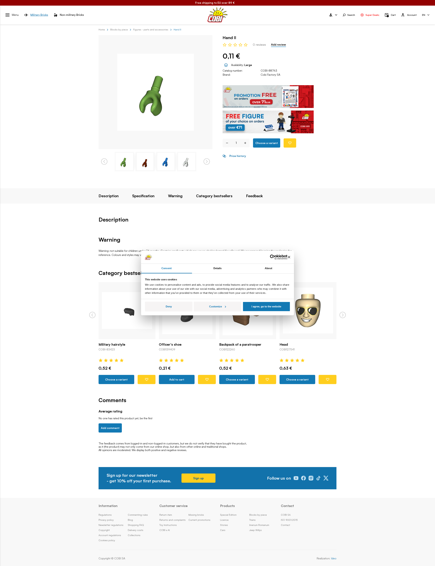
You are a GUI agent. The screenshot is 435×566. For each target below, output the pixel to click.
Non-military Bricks (72, 14)
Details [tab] (217, 268)
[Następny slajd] (343, 315)
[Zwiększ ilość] (246, 143)
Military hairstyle (112, 344)
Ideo (333, 558)
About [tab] (268, 268)
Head (284, 344)
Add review (278, 44)
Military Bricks (39, 14)
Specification (143, 196)
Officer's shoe (170, 344)
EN (423, 14)
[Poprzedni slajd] (92, 315)
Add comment (110, 428)
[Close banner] (289, 257)
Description (109, 196)
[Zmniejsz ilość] (226, 143)
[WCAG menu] (333, 15)
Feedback (254, 196)
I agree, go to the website (266, 306)
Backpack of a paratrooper (240, 344)
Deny (169, 306)
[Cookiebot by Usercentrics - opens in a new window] (272, 257)
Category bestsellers (214, 196)
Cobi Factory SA (270, 74)
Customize (215, 306)
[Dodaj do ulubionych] (290, 143)
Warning (175, 196)
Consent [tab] (166, 268)
